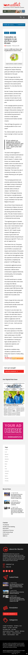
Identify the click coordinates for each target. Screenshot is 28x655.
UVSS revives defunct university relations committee (16, 503)
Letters (6, 461)
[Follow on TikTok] (12, 571)
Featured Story (6, 629)
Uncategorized (11, 634)
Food (6, 468)
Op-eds (7, 33)
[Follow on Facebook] (4, 571)
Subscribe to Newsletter (10, 371)
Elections (15, 627)
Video (17, 634)
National (6, 454)
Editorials (7, 459)
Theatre (6, 473)
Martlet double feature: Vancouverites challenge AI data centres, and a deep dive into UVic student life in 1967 (17, 511)
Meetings (22, 631)
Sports (6, 476)
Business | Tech (18, 625)
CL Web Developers (16, 652)
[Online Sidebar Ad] (13, 439)
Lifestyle (6, 478)
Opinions (13, 33)
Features (13, 629)
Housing (6, 480)
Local (6, 452)
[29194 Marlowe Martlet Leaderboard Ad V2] (14, 12)
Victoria (6, 456)
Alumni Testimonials (8, 625)
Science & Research (16, 633)
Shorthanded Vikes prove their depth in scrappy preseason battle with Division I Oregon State (16, 496)
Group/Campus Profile (8, 631)
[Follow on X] (9, 571)
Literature (7, 471)
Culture (10, 627)
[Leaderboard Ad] (14, 26)
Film (5, 466)
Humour (17, 631)
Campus (6, 449)
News (6, 464)
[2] (14, 359)
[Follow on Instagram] (7, 571)
